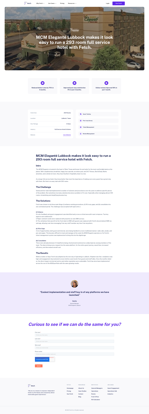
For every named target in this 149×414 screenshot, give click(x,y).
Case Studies (82, 391)
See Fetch (70, 394)
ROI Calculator (95, 399)
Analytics (110, 394)
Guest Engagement (113, 388)
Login (107, 3)
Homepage (70, 388)
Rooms (93, 394)
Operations (94, 391)
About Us (81, 388)
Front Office (95, 397)
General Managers (97, 388)
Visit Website (67, 135)
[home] (27, 3)
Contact (80, 394)
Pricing (62, 3)
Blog (79, 397)
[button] (40, 3)
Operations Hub (112, 391)
